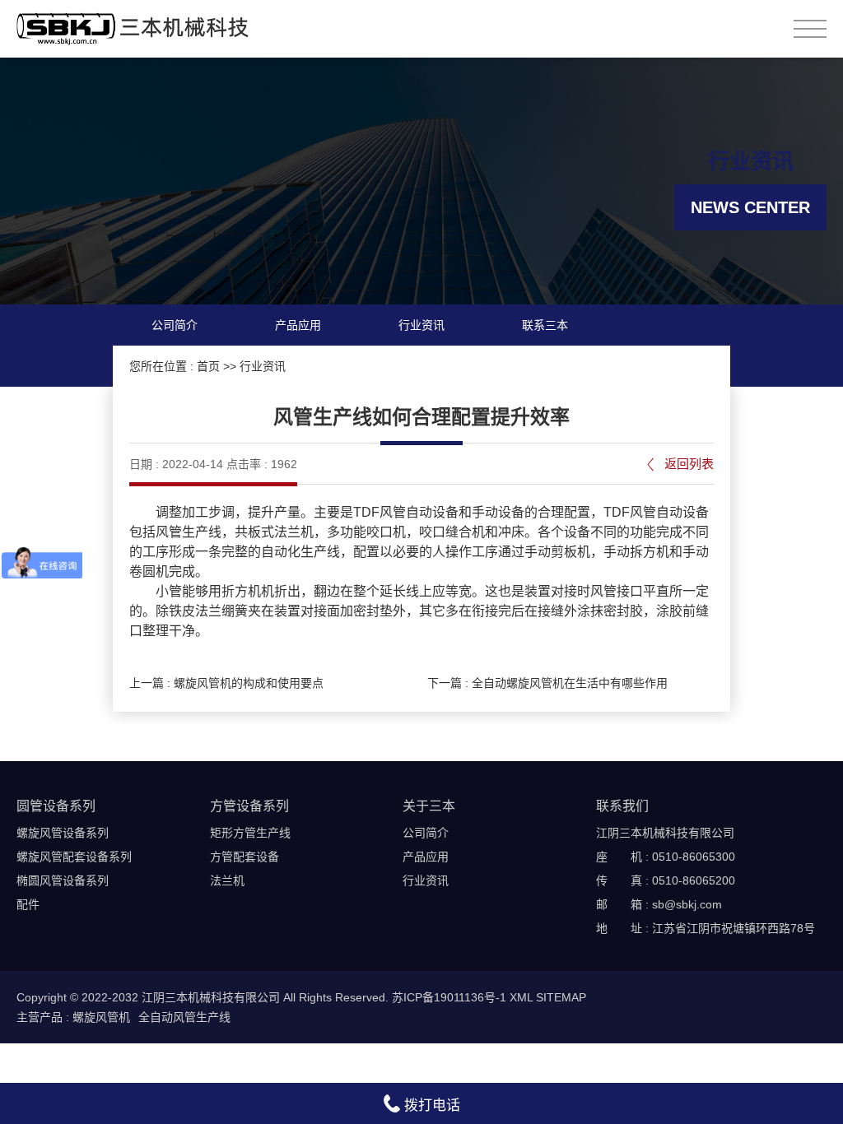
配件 (28, 904)
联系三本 (545, 325)
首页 (208, 366)
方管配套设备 (244, 856)
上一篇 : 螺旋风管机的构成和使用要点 (226, 683)
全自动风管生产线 (184, 1017)
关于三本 (429, 806)
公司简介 (174, 325)
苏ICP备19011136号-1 (449, 997)
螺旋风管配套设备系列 (74, 856)
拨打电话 (430, 1105)
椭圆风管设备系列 (62, 880)
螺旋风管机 (101, 1017)
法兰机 (227, 880)
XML (521, 997)
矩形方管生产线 (250, 832)
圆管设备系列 (55, 806)
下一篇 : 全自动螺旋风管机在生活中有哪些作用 (547, 683)
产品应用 (298, 325)
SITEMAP (561, 997)
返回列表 (689, 464)
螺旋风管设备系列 (62, 832)
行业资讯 (421, 325)
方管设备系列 (249, 806)
